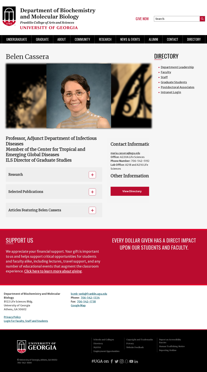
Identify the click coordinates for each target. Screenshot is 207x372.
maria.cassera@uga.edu (125, 153)
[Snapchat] (126, 361)
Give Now (142, 18)
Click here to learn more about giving (53, 271)
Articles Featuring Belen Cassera (34, 210)
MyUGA (97, 347)
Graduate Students (174, 82)
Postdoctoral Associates (177, 87)
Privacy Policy (12, 317)
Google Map (78, 305)
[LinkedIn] (136, 361)
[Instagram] (122, 361)
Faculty (166, 72)
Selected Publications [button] (25, 192)
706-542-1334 (90, 297)
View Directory (132, 191)
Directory (194, 39)
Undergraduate (16, 39)
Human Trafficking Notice (172, 346)
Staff (164, 77)
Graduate (42, 39)
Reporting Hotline (167, 350)
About (61, 39)
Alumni (153, 39)
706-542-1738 (86, 301)
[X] (117, 361)
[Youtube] (131, 361)
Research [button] (15, 175)
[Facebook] (112, 361)
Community (82, 39)
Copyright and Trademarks (139, 339)
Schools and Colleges (103, 339)
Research (105, 39)
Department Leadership (177, 67)
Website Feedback (135, 347)
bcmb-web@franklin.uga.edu (89, 293)
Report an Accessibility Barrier (170, 341)
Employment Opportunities (106, 351)
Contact (172, 39)
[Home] (50, 16)
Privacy (130, 343)
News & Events (130, 39)
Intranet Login (171, 92)
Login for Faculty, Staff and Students (26, 321)
